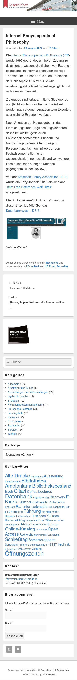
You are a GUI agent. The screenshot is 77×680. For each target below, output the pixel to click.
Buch (9, 491)
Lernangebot (12, 524)
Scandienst (53, 534)
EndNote (10, 507)
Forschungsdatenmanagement (25, 404)
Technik (12, 433)
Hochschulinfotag (15, 520)
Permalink (62, 266)
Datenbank (33, 266)
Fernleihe (17, 512)
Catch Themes (49, 674)
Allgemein (13, 384)
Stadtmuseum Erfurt (38, 544)
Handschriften (50, 511)
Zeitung (37, 548)
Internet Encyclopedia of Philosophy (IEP (40, 55)
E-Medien (13, 400)
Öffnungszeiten (24, 553)
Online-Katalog (20, 528)
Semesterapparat (42, 539)
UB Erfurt (53, 48)
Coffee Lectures (39, 491)
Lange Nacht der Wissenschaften (45, 520)
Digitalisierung (41, 497)
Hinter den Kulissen (45, 516)
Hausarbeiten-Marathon (18, 516)
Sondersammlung (16, 544)
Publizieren (14, 421)
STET (53, 544)
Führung (32, 510)
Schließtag (16, 538)
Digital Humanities (18, 396)
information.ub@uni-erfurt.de (21, 579)
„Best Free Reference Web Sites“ (29, 187)
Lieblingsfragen (29, 524)
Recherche (52, 262)
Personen (13, 417)
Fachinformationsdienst (34, 506)
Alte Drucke (17, 475)
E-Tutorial (24, 502)
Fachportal (59, 507)
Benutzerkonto (13, 481)
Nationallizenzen (48, 524)
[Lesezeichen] (38, 10)
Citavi (20, 490)
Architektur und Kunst (20, 388)
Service (12, 429)
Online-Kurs (41, 529)
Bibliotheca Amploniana (25, 483)
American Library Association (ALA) (43, 176)
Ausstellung (53, 475)
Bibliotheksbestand (51, 485)
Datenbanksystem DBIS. (23, 210)
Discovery (57, 496)
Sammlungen (40, 534)
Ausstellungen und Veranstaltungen (28, 392)
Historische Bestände (20, 409)
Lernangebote (15, 413)
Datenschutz (63, 670)
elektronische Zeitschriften (48, 502)
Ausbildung (37, 476)
